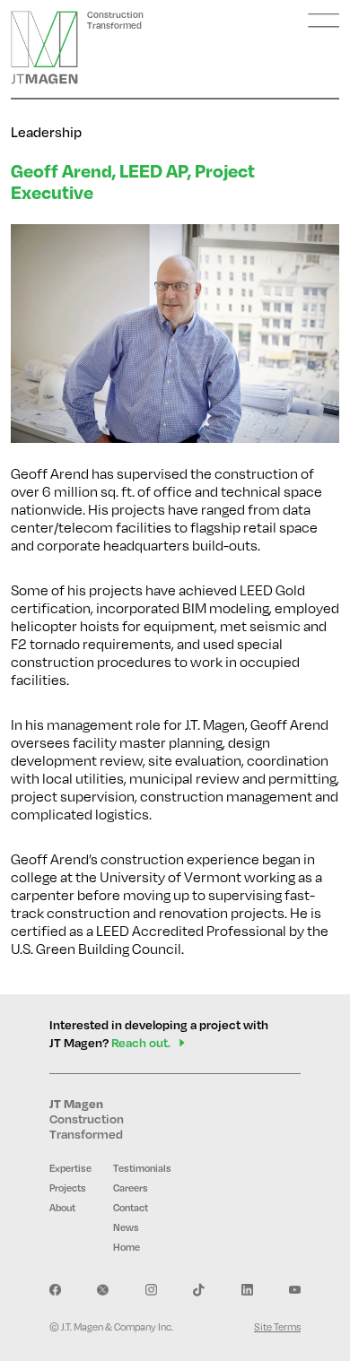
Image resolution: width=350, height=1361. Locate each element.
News (126, 1227)
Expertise (70, 1168)
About (62, 1207)
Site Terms (277, 1326)
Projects (67, 1188)
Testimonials (142, 1168)
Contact (130, 1207)
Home (126, 1247)
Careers (130, 1188)
